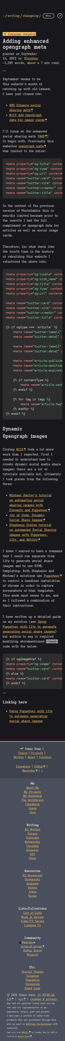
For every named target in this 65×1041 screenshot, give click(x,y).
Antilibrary (32, 800)
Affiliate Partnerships (39, 1024)
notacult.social (31, 946)
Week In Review (32, 917)
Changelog (33, 980)
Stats (32, 858)
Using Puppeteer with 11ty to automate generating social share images (29, 626)
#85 (41, 136)
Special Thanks (33, 972)
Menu (48, 15)
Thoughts (32, 846)
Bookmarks (32, 879)
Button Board (32, 950)
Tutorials (32, 837)
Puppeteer (52, 576)
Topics (22, 753)
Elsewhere (23, 766)
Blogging (31, 58)
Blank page (32, 988)
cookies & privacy (43, 999)
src (20, 999)
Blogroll (32, 955)
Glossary (32, 850)
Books (32, 896)
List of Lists (32, 913)
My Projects (32, 792)
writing (14, 16)
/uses (32, 808)
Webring (27, 942)
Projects (37, 753)
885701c (25, 1032)
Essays (32, 833)
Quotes (32, 887)
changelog (30, 16)
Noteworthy (32, 842)
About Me (32, 788)
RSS (32, 854)
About (31, 757)
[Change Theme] (59, 15)
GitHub (38, 766)
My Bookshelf (32, 796)
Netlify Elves (23, 1036)
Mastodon (28, 771)
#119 (19, 449)
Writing (19, 757)
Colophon (45, 757)
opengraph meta (31, 146)
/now (32, 812)
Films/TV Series (32, 921)
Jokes (32, 892)
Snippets (32, 883)
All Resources (32, 875)
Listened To (32, 925)
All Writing (32, 829)
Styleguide (32, 984)
